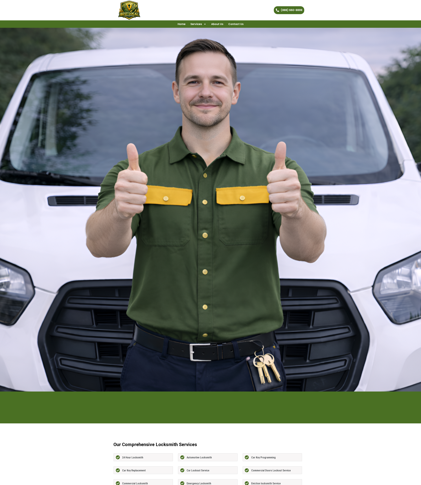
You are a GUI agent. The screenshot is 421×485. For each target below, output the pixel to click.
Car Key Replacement (134, 470)
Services (196, 24)
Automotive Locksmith (199, 457)
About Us (217, 24)
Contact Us (236, 24)
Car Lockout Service (198, 470)
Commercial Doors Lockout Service (271, 470)
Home (182, 24)
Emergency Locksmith (199, 483)
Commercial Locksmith (135, 483)
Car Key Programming (263, 457)
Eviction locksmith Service (266, 483)
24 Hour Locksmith (132, 457)
